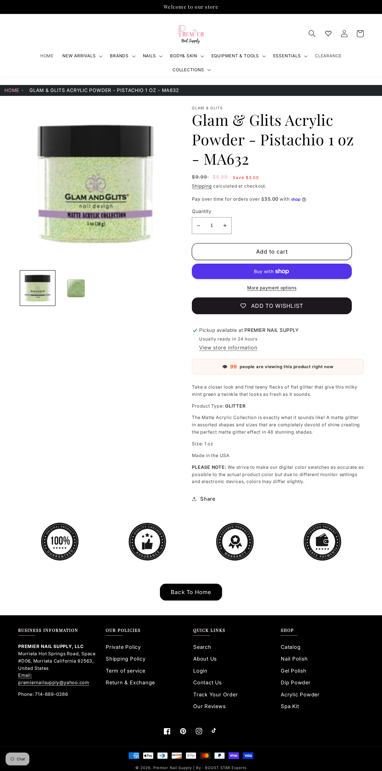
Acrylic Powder (300, 694)
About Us (205, 659)
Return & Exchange (130, 682)
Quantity (201, 211)
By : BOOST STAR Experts (221, 767)
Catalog (290, 647)
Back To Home (191, 592)
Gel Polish (293, 671)
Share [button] (207, 499)
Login (200, 671)
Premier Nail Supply (173, 767)
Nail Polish (294, 659)
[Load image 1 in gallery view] (37, 288)
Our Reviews (209, 706)
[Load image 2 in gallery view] (76, 288)
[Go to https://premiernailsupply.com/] (191, 33)
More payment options (271, 287)
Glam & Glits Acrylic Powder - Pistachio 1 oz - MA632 (104, 90)
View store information (228, 347)
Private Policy (123, 647)
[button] (82, 56)
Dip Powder (296, 682)
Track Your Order (215, 694)
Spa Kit (290, 706)
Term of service (125, 671)
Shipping (202, 186)
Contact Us (207, 682)
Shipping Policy (126, 659)
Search (202, 647)
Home (11, 90)
